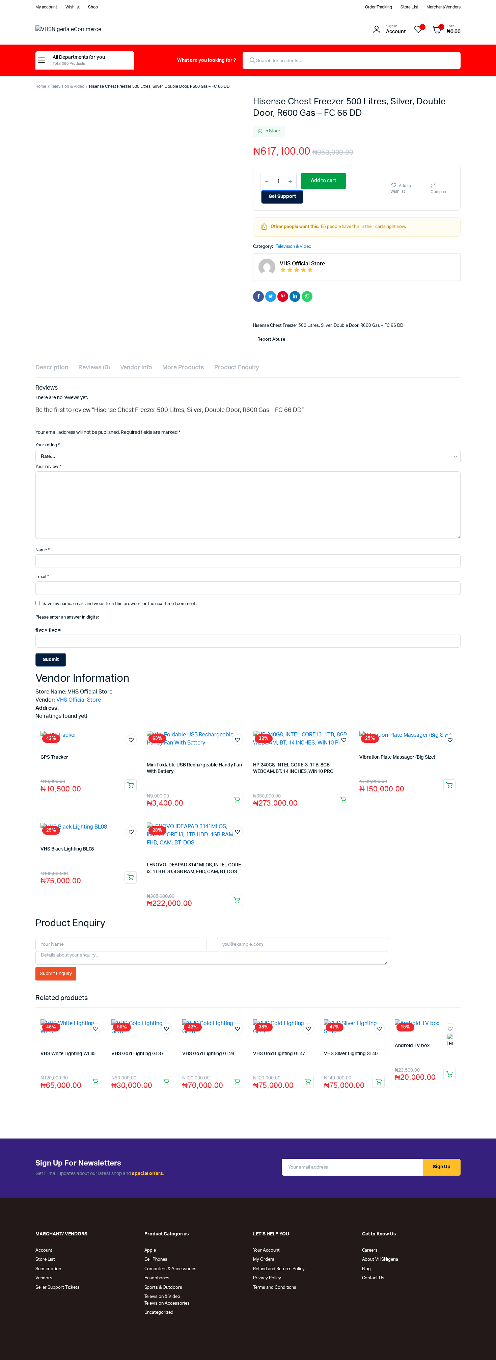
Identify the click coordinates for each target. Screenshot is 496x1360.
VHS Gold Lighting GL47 (279, 1053)
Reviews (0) (94, 368)
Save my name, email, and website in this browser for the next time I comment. (120, 604)
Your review (48, 467)
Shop (93, 7)
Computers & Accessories (170, 1269)
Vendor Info (136, 368)
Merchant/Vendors (443, 7)
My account (46, 7)
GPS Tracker (54, 757)
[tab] (51, 367)
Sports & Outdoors (163, 1287)
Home (40, 86)
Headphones (157, 1278)
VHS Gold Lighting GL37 (137, 1053)
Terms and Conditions (274, 1287)
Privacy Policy (267, 1278)
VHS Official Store (78, 700)
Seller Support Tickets (57, 1287)
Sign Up (441, 1167)
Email (42, 577)
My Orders (263, 1259)
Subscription (48, 1269)
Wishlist (72, 7)
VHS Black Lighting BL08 (67, 849)
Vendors (43, 1278)
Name (42, 550)
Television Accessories (167, 1303)
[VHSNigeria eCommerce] (87, 29)
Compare (439, 192)
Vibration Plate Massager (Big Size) (397, 757)
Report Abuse (270, 339)
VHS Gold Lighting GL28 (208, 1053)
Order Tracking (378, 7)
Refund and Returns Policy (279, 1269)
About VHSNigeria (380, 1259)
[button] (406, 188)
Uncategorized (159, 1312)
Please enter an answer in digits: (67, 617)
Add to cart (131, 785)
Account (43, 1250)
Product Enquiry (236, 368)
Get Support (282, 196)
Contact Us (373, 1278)
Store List (409, 7)
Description (51, 368)
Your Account (266, 1250)
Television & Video (67, 86)
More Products (183, 368)
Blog (366, 1269)
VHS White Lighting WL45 (67, 1053)
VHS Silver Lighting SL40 (351, 1053)
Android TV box (412, 1045)
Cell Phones (156, 1259)
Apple (150, 1250)
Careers (370, 1250)
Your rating (47, 445)
